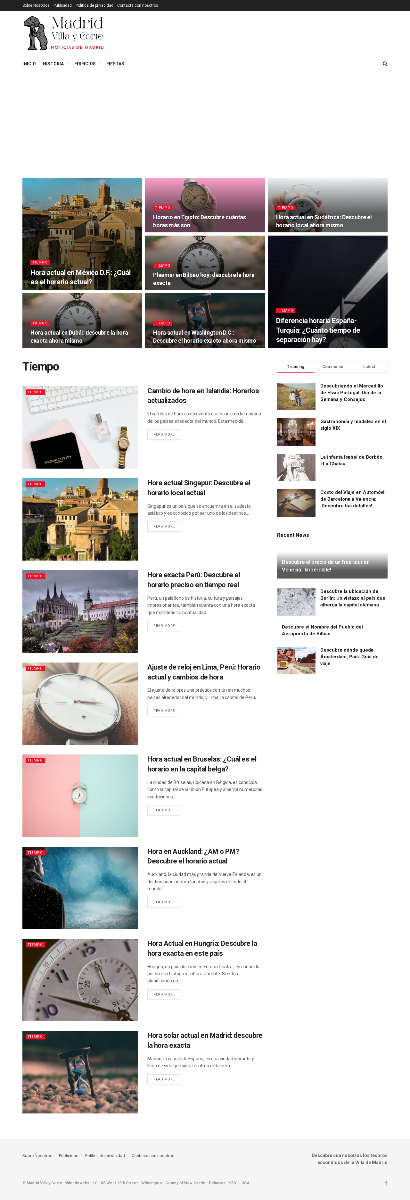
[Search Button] (385, 64)
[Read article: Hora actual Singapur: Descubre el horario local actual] (80, 519)
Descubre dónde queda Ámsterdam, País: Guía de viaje (349, 656)
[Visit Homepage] (64, 33)
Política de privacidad (94, 5)
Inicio (29, 63)
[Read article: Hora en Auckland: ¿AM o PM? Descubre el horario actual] (80, 888)
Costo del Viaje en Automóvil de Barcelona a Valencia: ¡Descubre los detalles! (353, 499)
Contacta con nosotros (137, 5)
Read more (167, 434)
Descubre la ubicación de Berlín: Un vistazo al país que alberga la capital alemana (352, 598)
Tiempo (40, 262)
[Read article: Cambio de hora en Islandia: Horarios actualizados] (80, 427)
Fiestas (115, 63)
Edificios (85, 63)
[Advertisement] (205, 120)
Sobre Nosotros (36, 5)
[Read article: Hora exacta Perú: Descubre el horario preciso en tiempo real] (80, 611)
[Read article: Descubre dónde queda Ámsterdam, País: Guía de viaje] (296, 660)
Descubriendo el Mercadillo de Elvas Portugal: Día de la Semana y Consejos (351, 392)
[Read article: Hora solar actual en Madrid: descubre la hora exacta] (80, 1072)
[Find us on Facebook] (386, 1183)
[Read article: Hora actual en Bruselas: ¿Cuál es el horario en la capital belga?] (80, 795)
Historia (53, 63)
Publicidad (62, 5)
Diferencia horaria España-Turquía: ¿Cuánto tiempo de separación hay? (318, 330)
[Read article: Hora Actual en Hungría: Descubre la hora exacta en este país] (80, 980)
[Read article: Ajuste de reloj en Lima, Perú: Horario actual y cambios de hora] (80, 703)
